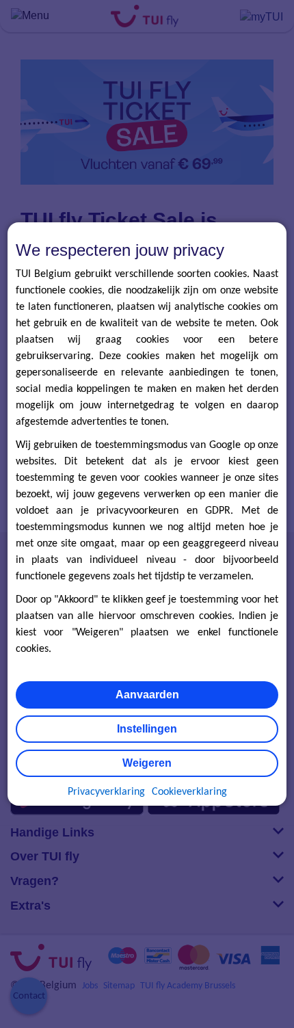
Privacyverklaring (106, 792)
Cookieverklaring (189, 792)
